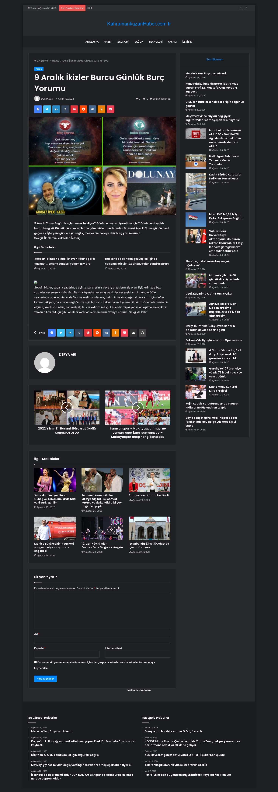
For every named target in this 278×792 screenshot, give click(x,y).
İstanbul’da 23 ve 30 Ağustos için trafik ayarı (149, 545)
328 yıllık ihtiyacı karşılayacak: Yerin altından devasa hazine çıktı (210, 328)
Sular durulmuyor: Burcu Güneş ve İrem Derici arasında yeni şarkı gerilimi (55, 498)
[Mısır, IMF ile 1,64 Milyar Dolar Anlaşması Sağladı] (196, 219)
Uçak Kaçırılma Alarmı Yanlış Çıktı (209, 293)
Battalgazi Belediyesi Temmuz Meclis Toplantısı (224, 160)
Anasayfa (92, 41)
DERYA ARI (47, 98)
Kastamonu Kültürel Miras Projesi (223, 389)
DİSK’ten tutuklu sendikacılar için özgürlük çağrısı (116, 7)
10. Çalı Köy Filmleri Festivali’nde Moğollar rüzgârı (102, 545)
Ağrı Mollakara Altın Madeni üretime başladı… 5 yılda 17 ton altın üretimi (224, 310)
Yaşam (172, 41)
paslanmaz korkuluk (139, 689)
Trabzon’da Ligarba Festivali (149, 495)
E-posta (40, 648)
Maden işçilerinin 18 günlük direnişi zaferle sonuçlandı (224, 279)
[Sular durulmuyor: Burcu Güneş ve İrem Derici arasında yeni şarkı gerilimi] (55, 480)
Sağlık (138, 41)
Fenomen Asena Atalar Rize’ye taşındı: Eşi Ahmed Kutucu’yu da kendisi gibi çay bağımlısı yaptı (102, 500)
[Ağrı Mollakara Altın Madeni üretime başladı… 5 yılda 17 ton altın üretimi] (196, 309)
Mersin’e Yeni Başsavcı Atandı (206, 73)
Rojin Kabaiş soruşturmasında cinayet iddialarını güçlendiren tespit (212, 405)
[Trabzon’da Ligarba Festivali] (149, 480)
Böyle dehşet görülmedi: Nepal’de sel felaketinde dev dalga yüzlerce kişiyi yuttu (211, 422)
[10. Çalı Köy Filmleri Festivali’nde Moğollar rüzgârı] (102, 528)
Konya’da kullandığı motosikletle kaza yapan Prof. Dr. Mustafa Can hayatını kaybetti (212, 88)
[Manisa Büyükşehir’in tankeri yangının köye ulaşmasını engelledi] (55, 528)
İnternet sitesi (113, 648)
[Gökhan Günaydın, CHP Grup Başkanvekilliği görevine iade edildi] (196, 355)
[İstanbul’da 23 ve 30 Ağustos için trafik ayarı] (149, 528)
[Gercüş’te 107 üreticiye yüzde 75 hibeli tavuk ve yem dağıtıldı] (196, 374)
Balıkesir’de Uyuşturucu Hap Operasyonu (214, 340)
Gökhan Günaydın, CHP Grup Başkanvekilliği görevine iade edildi (225, 354)
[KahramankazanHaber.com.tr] (139, 23)
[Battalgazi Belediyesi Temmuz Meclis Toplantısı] (196, 161)
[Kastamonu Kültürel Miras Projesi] (196, 392)
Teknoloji (156, 41)
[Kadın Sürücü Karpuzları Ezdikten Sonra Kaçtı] (196, 191)
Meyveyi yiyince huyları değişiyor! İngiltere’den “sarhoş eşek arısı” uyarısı (213, 118)
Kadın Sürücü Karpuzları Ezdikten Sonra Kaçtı (225, 176)
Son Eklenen (214, 59)
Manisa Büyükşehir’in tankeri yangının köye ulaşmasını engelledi (54, 547)
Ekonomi (123, 41)
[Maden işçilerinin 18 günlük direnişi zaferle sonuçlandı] (196, 281)
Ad (37, 633)
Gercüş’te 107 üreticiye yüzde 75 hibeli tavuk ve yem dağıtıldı (225, 372)
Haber (108, 41)
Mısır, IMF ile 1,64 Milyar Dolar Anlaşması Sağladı (226, 216)
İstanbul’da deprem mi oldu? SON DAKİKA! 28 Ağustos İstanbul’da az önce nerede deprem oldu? (225, 138)
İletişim (187, 41)
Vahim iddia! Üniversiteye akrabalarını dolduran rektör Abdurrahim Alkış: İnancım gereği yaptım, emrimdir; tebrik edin (226, 241)
